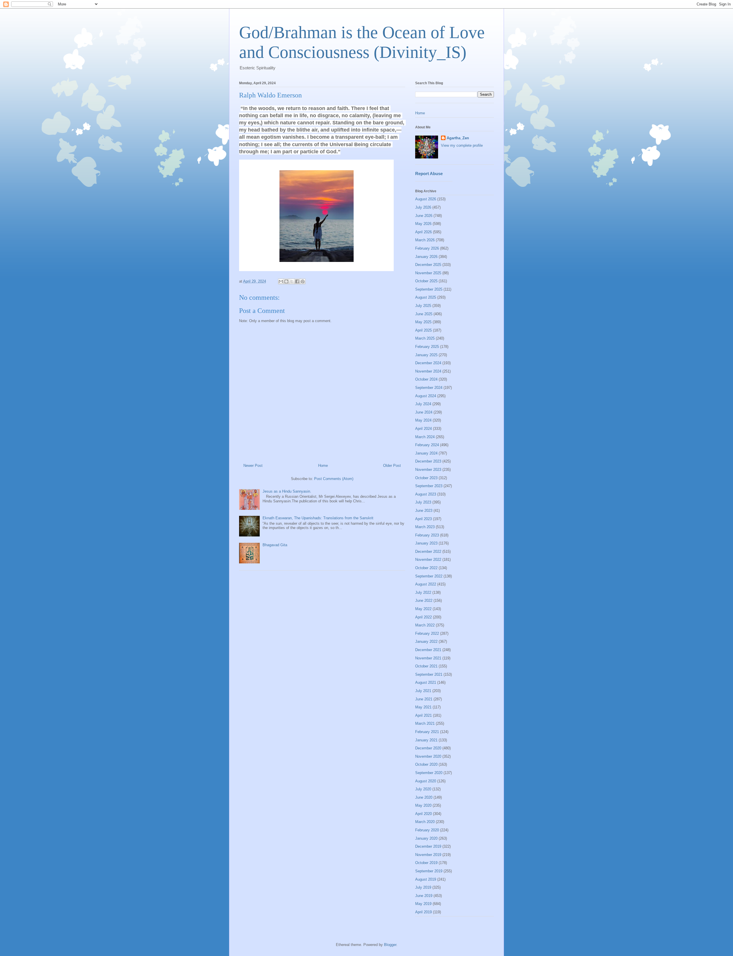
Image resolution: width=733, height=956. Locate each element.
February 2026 (427, 248)
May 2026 (423, 224)
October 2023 (426, 478)
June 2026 (423, 215)
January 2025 (426, 355)
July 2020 (423, 789)
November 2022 (428, 559)
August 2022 (425, 584)
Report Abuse (429, 173)
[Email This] (281, 281)
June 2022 (423, 600)
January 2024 (426, 453)
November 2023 (428, 469)
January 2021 (426, 740)
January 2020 (426, 838)
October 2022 (426, 568)
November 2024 (428, 371)
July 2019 (423, 887)
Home (323, 465)
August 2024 (425, 396)
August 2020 (425, 781)
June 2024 (423, 412)
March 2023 (425, 527)
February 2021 (427, 732)
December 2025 (428, 264)
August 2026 (425, 199)
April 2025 (423, 330)
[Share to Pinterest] (303, 281)
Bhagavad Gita (275, 545)
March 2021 (425, 723)
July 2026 (423, 207)
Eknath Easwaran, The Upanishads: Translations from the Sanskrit (318, 518)
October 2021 (426, 666)
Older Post (392, 465)
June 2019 (423, 896)
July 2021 (423, 691)
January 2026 (426, 256)
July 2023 (423, 502)
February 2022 (427, 633)
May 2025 (423, 322)
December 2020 (428, 748)
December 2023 (428, 461)
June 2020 (423, 797)
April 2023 (423, 519)
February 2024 (427, 445)
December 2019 (428, 846)
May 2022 (423, 609)
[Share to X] (292, 281)
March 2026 (425, 240)
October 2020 (426, 764)
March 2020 (425, 822)
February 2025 (427, 346)
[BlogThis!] (286, 281)
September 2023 (428, 486)
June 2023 (423, 510)
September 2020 (428, 773)
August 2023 (425, 494)
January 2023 (426, 543)
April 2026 (423, 232)
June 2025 (423, 314)
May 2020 (423, 805)
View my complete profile (462, 145)
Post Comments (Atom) (333, 479)
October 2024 (426, 379)
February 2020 (427, 830)
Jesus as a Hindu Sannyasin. (287, 491)
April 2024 (423, 428)
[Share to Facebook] (297, 281)
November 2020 (428, 756)
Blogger (390, 945)
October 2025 (426, 281)
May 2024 (423, 420)
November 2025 (428, 273)
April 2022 (423, 617)
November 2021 (428, 658)
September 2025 (428, 289)
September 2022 (428, 576)
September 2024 (428, 387)
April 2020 (423, 814)
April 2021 (423, 715)
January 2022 (426, 641)
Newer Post (253, 465)
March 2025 (425, 338)
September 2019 (428, 871)
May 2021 (423, 707)
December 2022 (428, 551)
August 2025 (425, 297)
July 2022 (423, 592)
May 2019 (423, 904)
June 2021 (423, 699)
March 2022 (425, 625)
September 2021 (428, 674)
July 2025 (423, 305)
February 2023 (427, 535)
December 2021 (428, 650)
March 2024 (425, 437)
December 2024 (428, 363)
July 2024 (423, 404)
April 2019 (423, 912)
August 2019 (425, 879)
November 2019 (428, 855)
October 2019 (426, 863)
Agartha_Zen (458, 138)
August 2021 (425, 682)
